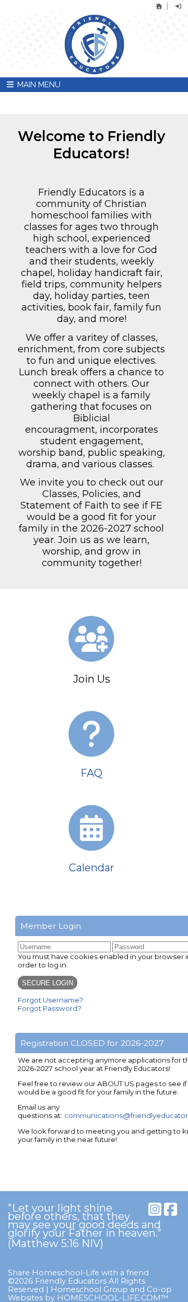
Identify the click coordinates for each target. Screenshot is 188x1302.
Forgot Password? (49, 1008)
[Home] (159, 6)
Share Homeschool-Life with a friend (78, 1272)
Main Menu (38, 84)
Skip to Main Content (49, 1264)
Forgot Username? (50, 1000)
